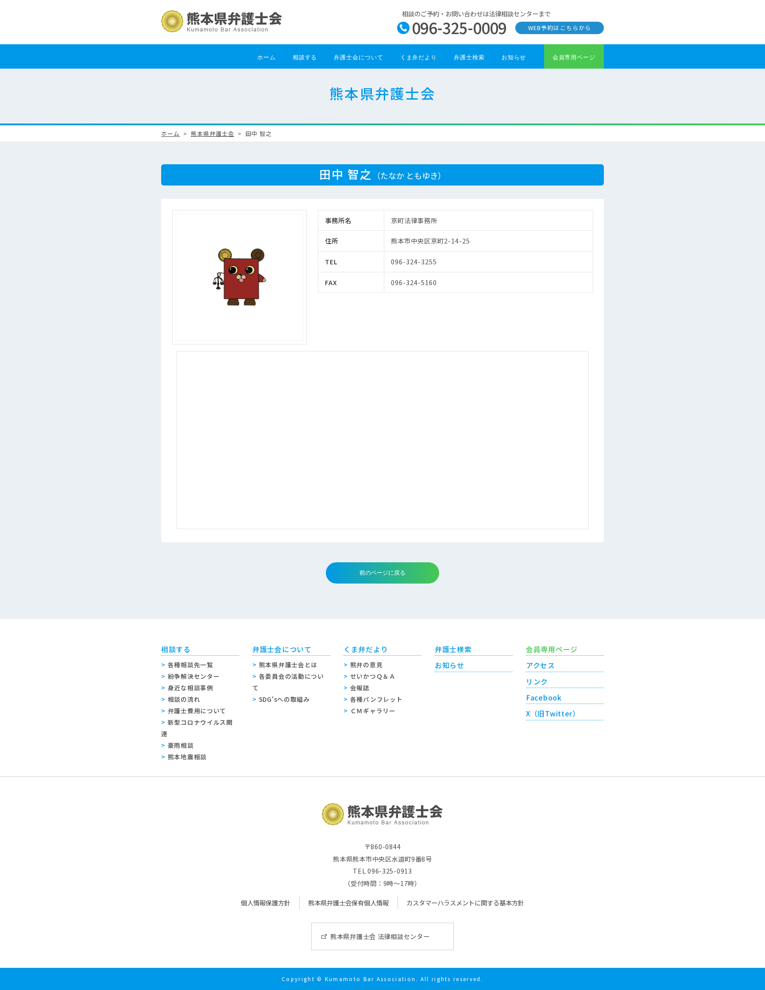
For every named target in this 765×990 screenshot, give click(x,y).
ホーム (266, 57)
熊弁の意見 (366, 664)
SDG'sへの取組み (284, 699)
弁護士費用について (197, 710)
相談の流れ (184, 699)
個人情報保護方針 (265, 902)
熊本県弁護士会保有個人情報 (348, 902)
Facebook (544, 697)
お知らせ (514, 57)
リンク (537, 682)
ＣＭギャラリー (373, 710)
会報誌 (360, 687)
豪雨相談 (181, 745)
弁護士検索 (469, 57)
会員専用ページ (573, 57)
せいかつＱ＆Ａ (373, 676)
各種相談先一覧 (190, 664)
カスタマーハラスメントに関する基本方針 (465, 902)
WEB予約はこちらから (559, 27)
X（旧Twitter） (553, 713)
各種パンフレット (376, 699)
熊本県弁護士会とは (288, 664)
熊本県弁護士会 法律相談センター (380, 936)
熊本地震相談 (187, 756)
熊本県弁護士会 (212, 133)
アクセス (540, 665)
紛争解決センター (194, 676)
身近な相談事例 (190, 687)
